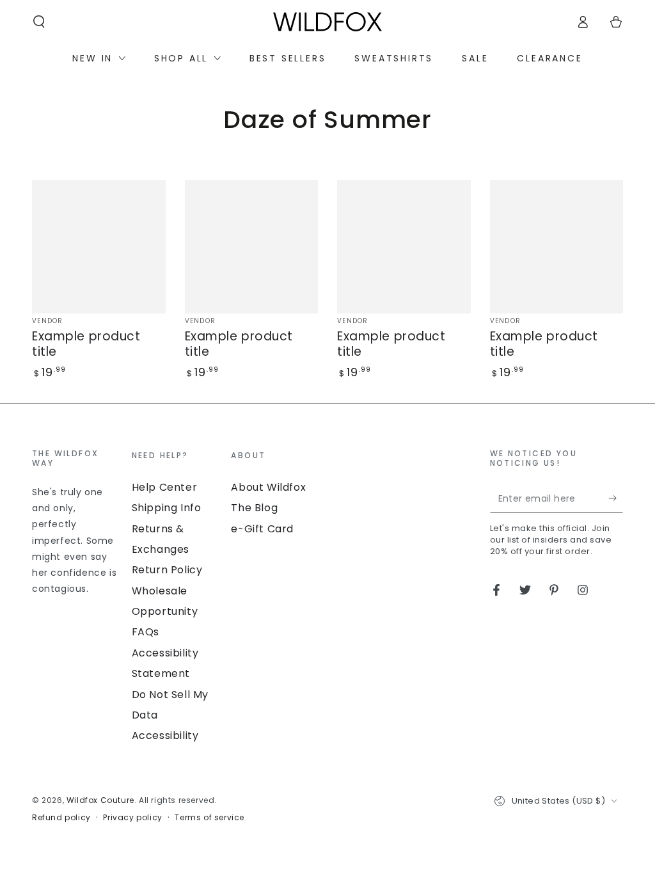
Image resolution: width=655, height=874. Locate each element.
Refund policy (61, 818)
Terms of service (209, 818)
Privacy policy (132, 818)
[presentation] (75, 523)
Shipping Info (166, 507)
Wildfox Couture (100, 800)
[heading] (75, 458)
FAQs (145, 631)
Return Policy (167, 569)
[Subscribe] (615, 498)
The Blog (254, 507)
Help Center (165, 487)
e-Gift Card (262, 528)
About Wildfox (268, 487)
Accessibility (165, 735)
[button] (39, 22)
